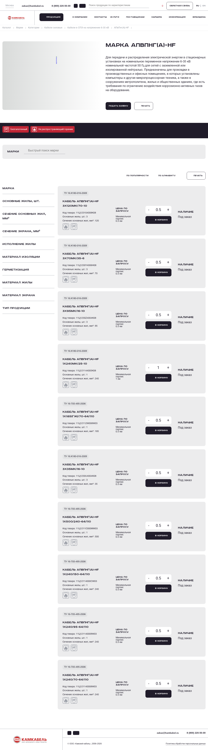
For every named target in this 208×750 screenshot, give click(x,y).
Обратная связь (179, 6)
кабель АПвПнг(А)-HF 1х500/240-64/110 (81, 519)
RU (197, 6)
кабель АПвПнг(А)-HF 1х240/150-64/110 (81, 572)
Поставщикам (135, 17)
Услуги (114, 17)
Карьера (156, 17)
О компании (79, 17)
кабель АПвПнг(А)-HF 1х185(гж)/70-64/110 (81, 414)
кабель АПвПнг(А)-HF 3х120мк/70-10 (81, 203)
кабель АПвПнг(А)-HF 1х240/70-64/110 (81, 677)
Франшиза (199, 17)
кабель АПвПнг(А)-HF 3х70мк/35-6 (81, 256)
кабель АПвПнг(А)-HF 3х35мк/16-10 (81, 467)
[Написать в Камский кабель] (76, 6)
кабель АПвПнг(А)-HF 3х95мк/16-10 (81, 309)
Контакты (100, 17)
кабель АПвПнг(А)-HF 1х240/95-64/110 (81, 625)
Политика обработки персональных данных (186, 744)
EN (204, 6)
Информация (177, 17)
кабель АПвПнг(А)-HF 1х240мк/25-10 (81, 361)
